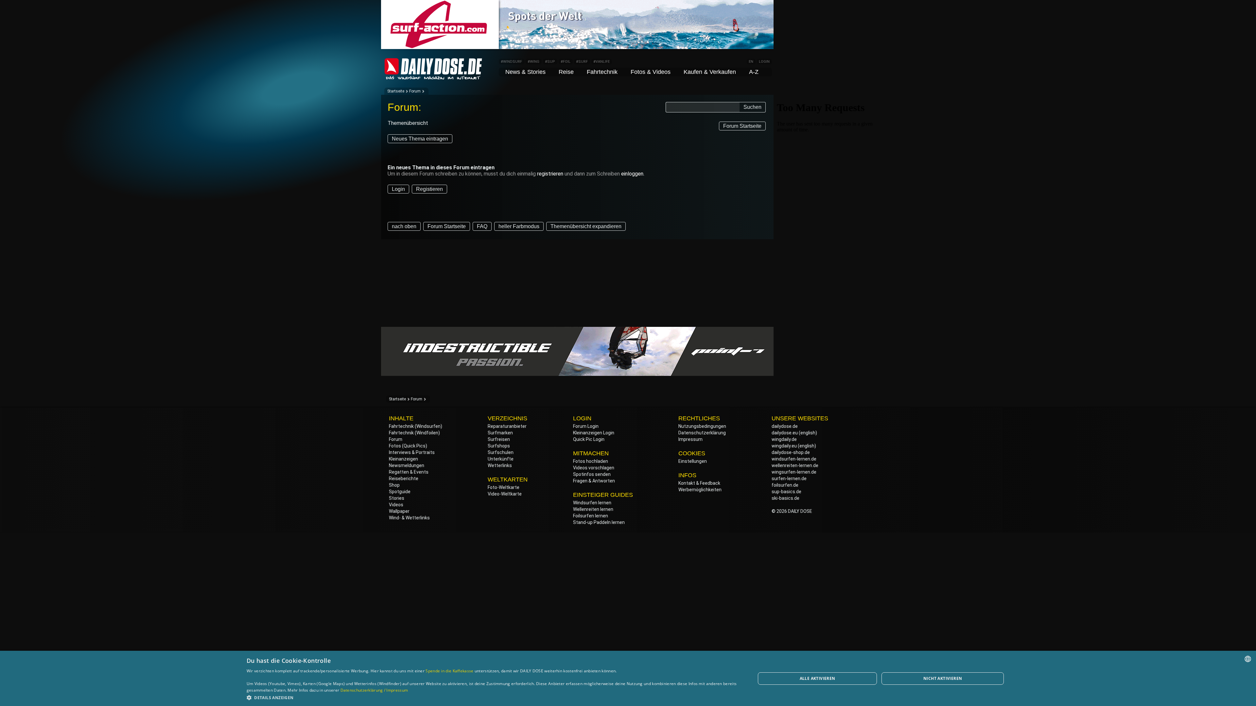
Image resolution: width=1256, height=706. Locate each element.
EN (751, 61)
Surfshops (499, 445)
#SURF (582, 61)
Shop (394, 485)
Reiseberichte (403, 478)
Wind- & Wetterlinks (409, 517)
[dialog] (628, 678)
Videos (396, 504)
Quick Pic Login (588, 439)
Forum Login (586, 426)
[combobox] (1248, 659)
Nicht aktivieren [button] (942, 678)
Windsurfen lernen (592, 502)
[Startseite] (433, 76)
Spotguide (399, 491)
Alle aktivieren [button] (817, 678)
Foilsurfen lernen (590, 515)
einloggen (632, 174)
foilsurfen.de (785, 485)
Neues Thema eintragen (420, 139)
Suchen (752, 107)
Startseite (395, 91)
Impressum (690, 439)
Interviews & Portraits (412, 452)
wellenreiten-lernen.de (795, 465)
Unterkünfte (501, 459)
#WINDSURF (511, 61)
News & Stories (525, 72)
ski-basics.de (785, 498)
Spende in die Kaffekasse (449, 671)
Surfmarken (500, 432)
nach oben (404, 226)
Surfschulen (501, 452)
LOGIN (764, 61)
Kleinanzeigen (403, 459)
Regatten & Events (408, 472)
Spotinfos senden (592, 474)
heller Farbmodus (518, 226)
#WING (533, 61)
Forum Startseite (742, 126)
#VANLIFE (601, 61)
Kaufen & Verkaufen (710, 72)
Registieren (429, 189)
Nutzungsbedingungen (702, 426)
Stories (396, 498)
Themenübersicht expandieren (585, 226)
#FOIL (565, 61)
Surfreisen (499, 439)
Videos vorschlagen (593, 467)
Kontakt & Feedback (699, 483)
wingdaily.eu (784, 445)
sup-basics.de (786, 491)
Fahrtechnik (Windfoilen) (414, 432)
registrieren (550, 174)
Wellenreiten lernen (593, 509)
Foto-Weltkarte (503, 487)
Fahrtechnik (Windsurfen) (415, 426)
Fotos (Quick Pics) (408, 445)
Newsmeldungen (406, 465)
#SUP (550, 61)
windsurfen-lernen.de (794, 459)
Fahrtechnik (602, 72)
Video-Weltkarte (505, 493)
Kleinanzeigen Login (593, 432)
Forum (415, 91)
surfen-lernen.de (789, 478)
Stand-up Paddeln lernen (599, 522)
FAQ (482, 226)
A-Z (754, 72)
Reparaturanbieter (507, 426)
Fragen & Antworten (594, 480)
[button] (494, 697)
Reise (566, 72)
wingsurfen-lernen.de (794, 472)
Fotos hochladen (590, 461)
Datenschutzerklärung (702, 432)
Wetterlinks (500, 465)
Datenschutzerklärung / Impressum (374, 690)
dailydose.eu (785, 432)
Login (398, 189)
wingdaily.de (784, 439)
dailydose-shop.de (791, 452)
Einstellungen (692, 461)
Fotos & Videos (651, 72)
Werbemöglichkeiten (700, 489)
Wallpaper (399, 511)
